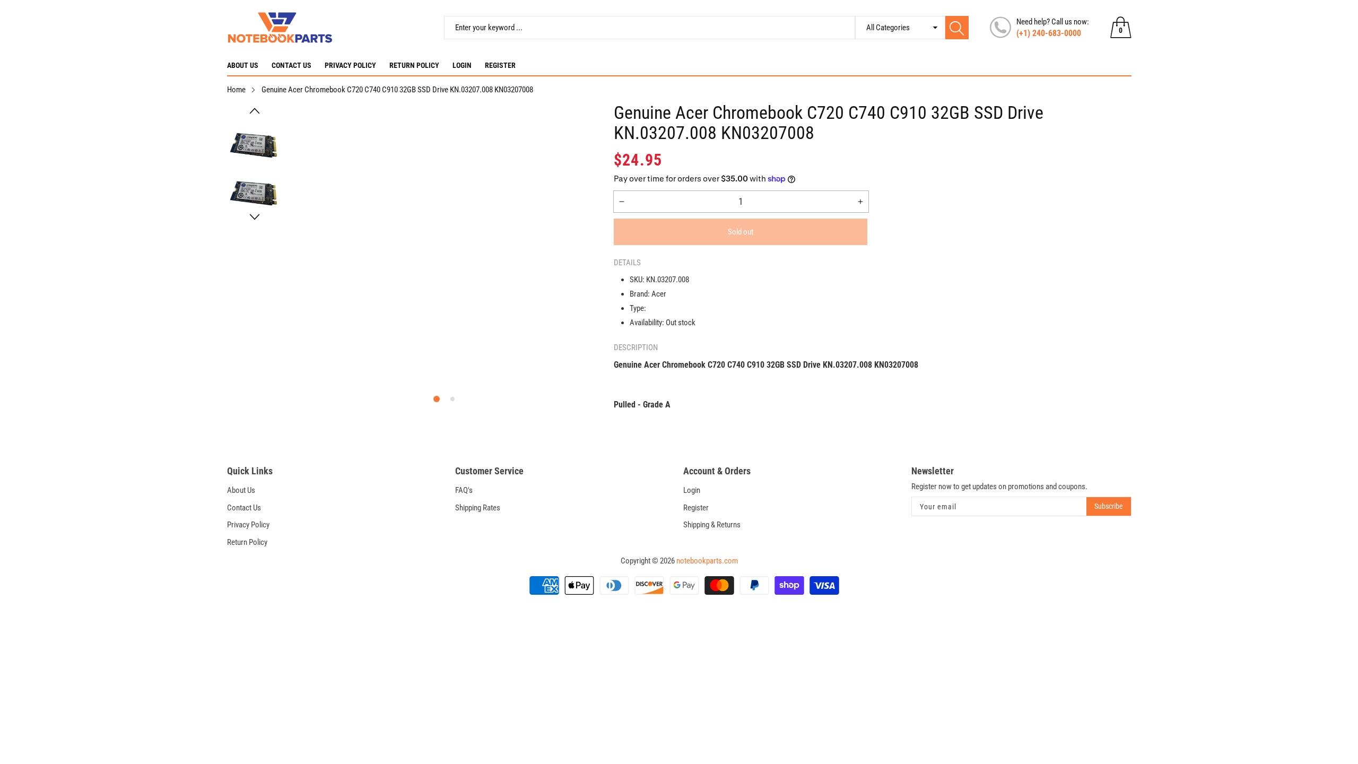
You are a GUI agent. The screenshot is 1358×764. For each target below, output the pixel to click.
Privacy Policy (350, 65)
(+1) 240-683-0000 (1048, 33)
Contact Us (291, 65)
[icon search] (957, 27)
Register (500, 65)
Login (462, 65)
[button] (254, 111)
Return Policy (414, 65)
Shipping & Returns (712, 524)
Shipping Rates (477, 508)
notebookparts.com (707, 561)
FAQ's (464, 490)
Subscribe (1108, 506)
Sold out (740, 232)
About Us (242, 65)
